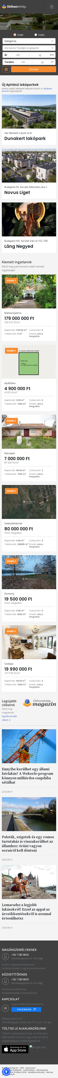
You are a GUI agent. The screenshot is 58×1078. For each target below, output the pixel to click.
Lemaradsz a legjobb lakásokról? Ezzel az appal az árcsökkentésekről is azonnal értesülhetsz (26, 911)
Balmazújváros (12, 313)
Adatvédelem (29, 1070)
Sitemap (49, 1072)
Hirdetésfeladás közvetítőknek (19, 993)
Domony (9, 593)
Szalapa (8, 663)
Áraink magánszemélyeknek (18, 964)
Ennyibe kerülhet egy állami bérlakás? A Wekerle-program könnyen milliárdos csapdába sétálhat (27, 775)
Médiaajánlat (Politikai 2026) (14, 1072)
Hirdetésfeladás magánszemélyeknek (23, 968)
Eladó (20, 34)
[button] (6, 1071)
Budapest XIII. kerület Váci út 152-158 (25, 241)
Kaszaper (9, 453)
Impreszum (30, 1068)
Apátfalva (9, 383)
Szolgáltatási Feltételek (12, 1070)
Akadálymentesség (36, 1072)
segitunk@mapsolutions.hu (27, 1004)
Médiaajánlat (42, 1070)
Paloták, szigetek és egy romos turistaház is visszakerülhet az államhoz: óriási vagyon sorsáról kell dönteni (28, 843)
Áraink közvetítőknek (14, 989)
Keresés (33, 69)
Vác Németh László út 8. (18, 133)
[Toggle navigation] (51, 7)
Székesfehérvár (13, 523)
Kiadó (41, 34)
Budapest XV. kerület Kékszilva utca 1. (26, 187)
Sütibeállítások (8, 1074)
